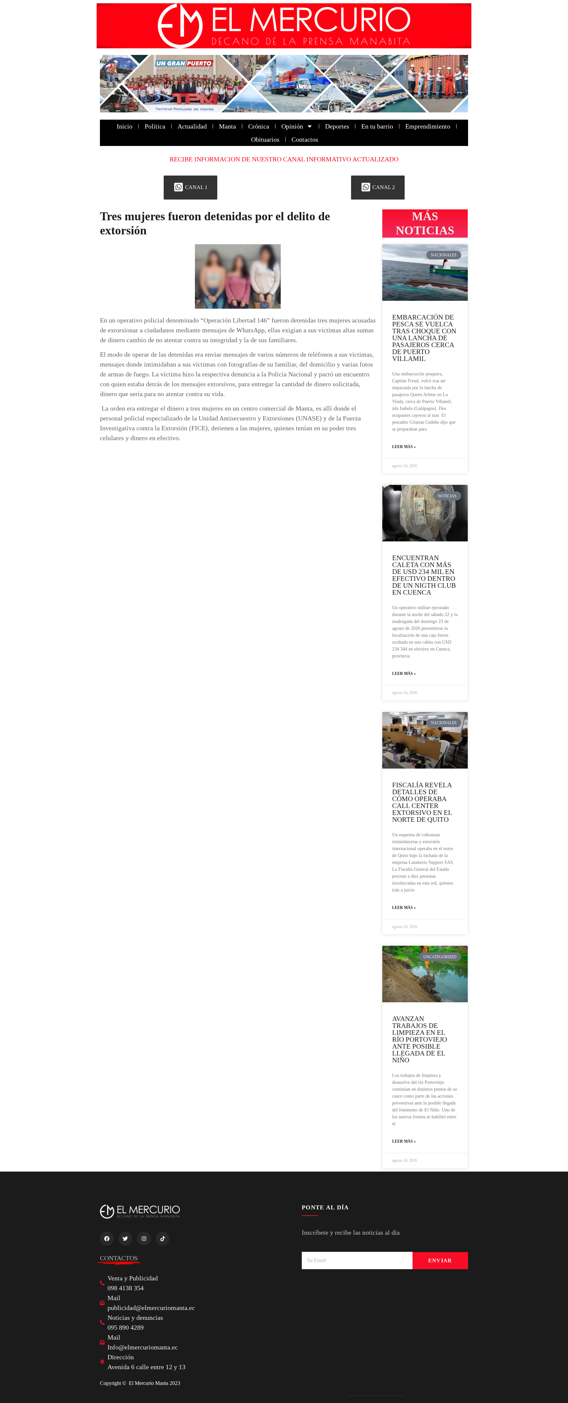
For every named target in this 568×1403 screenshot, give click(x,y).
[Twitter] (125, 1239)
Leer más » (404, 446)
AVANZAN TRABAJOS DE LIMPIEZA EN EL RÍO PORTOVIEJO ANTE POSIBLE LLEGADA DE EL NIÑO (419, 1039)
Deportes (337, 126)
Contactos (305, 139)
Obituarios (265, 139)
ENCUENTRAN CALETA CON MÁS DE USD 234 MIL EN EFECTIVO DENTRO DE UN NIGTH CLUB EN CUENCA (424, 575)
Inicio (124, 126)
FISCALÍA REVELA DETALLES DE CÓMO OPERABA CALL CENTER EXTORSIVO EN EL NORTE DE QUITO (422, 802)
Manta (227, 126)
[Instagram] (144, 1239)
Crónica (258, 126)
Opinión (292, 126)
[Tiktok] (163, 1239)
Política (155, 126)
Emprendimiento (427, 126)
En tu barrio (377, 126)
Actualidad (192, 126)
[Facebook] (107, 1239)
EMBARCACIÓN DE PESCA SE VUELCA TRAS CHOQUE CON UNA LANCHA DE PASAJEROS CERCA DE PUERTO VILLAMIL (424, 338)
